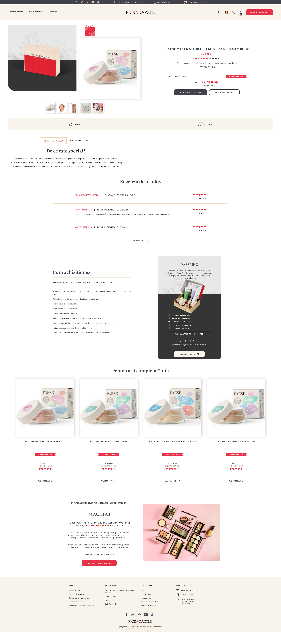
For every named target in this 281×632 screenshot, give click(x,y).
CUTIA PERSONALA (98, 525)
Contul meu (144, 590)
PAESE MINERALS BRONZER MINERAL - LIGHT (108, 441)
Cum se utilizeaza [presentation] (79, 140)
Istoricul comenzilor (147, 594)
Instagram (82, 2)
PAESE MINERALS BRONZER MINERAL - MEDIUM (236, 441)
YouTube (93, 2)
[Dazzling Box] (189, 296)
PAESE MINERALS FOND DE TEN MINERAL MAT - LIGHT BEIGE (172, 441)
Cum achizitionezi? (224, 92)
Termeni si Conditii (76, 602)
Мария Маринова (83, 210)
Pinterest (87, 2)
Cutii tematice (36, 11)
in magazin (66, 318)
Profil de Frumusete (259, 12)
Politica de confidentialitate (79, 598)
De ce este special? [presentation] (53, 141)
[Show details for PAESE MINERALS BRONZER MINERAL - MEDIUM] (236, 408)
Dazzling (189, 264)
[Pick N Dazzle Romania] (226, 12)
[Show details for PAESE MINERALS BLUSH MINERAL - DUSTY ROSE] (45, 408)
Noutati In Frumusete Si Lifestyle (81, 605)
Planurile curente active (149, 602)
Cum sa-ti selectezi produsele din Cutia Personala (119, 591)
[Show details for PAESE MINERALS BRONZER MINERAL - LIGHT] (109, 408)
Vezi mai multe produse (99, 563)
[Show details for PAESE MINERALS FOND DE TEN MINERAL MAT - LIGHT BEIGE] (172, 408)
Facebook (76, 2)
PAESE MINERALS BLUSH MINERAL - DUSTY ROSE (45, 441)
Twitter (98, 2)
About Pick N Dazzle (76, 594)
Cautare (108, 600)
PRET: (197, 82)
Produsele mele (146, 598)
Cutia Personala (15, 11)
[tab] (53, 140)
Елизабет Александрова (87, 195)
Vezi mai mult (139, 241)
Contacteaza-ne (111, 596)
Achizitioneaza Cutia (190, 92)
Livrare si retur (74, 590)
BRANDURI (53, 11)
